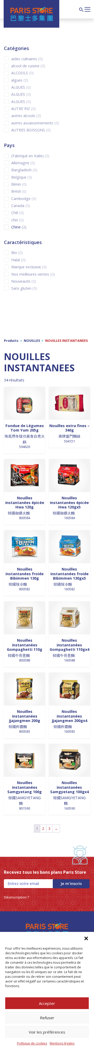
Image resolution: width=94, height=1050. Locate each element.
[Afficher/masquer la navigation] (87, 9)
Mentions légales (62, 1043)
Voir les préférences (47, 1032)
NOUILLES (32, 340)
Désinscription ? (16, 897)
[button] (86, 938)
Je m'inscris (71, 883)
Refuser (47, 1017)
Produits (11, 340)
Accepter (47, 1003)
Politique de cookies (32, 1043)
